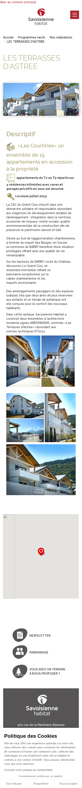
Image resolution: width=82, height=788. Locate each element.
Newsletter (40, 635)
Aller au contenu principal (18, 2)
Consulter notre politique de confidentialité (28, 770)
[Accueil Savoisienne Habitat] (41, 17)
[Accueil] (41, 708)
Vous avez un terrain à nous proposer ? (47, 671)
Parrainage (38, 652)
